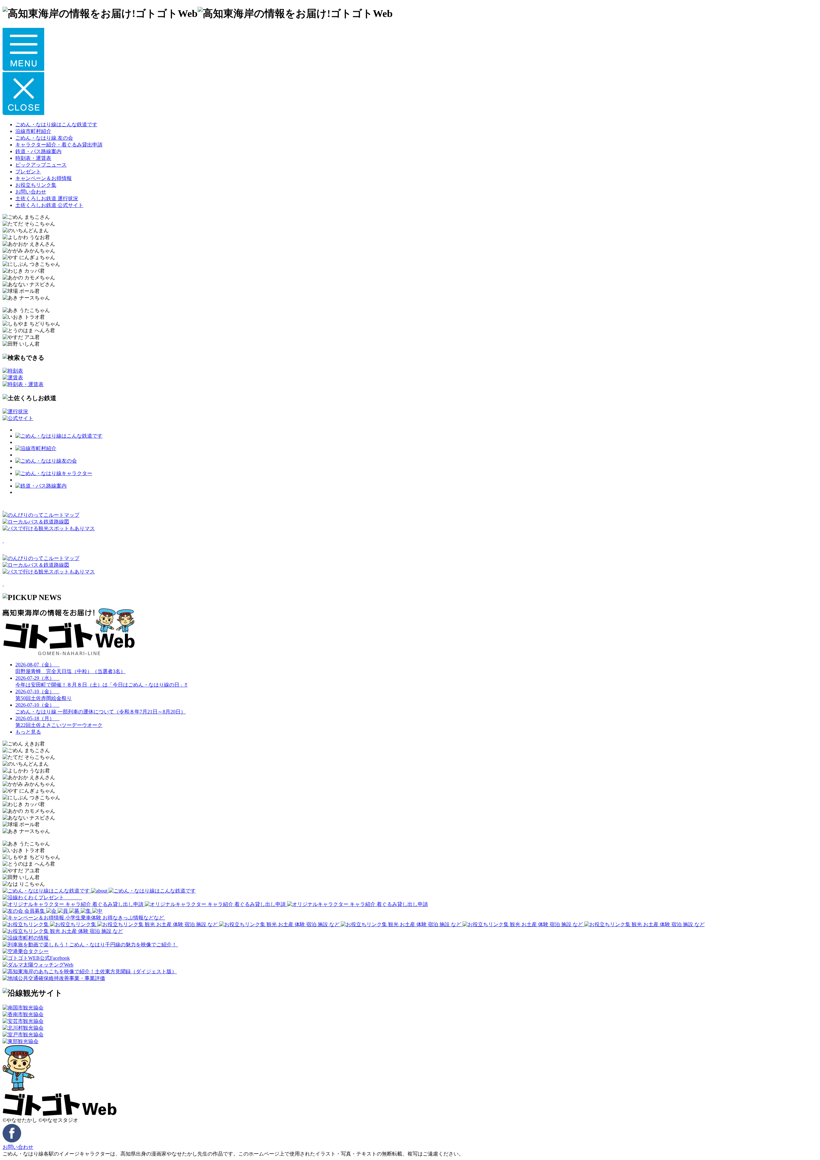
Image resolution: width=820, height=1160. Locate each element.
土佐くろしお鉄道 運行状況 (46, 198)
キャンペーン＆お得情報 (43, 178)
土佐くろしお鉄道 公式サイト (49, 205)
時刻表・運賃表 (33, 158)
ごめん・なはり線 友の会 (44, 138)
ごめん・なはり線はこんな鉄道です (56, 124)
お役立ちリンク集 (35, 185)
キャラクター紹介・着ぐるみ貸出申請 (58, 144)
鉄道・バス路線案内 (38, 151)
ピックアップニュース (41, 165)
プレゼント (28, 171)
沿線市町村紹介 (33, 131)
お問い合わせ (30, 191)
